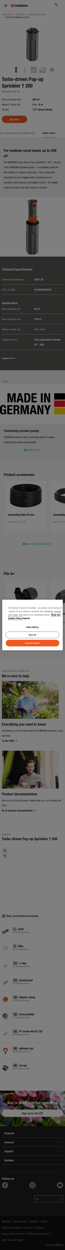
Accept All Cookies (32, 643)
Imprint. (26, 618)
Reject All (32, 635)
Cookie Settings (32, 627)
